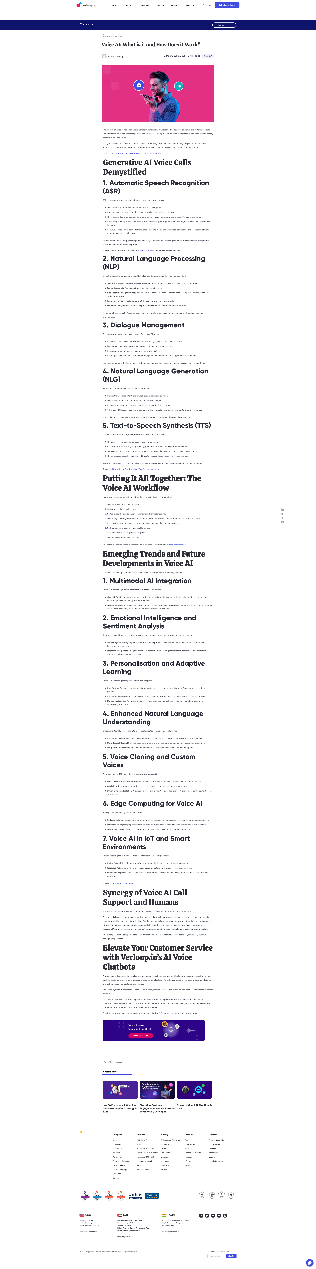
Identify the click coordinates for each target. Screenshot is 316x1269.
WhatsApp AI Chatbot (145, 1148)
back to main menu (114, 36)
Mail (282, 522)
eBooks (187, 1161)
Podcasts (188, 1157)
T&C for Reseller (119, 1165)
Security (212, 1157)
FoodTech (165, 1165)
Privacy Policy (118, 1157)
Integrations (213, 1153)
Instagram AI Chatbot (145, 1161)
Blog (186, 1140)
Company (117, 1134)
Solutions (144, 5)
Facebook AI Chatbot (145, 1157)
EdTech (164, 1169)
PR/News (116, 1153)
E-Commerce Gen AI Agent (171, 1140)
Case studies (190, 1144)
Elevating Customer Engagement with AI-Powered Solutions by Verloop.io (157, 1108)
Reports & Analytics (216, 1140)
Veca (139, 1165)
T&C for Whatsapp (120, 1169)
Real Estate (165, 1153)
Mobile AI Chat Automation (147, 1153)
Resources (189, 1134)
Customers (117, 1144)
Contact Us (117, 1148)
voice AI (208, 55)
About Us (116, 1140)
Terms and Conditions (121, 1161)
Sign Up (231, 1256)
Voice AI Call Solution (145, 1169)
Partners (174, 5)
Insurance (165, 1161)
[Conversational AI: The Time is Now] (194, 1090)
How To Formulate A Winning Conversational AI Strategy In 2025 (120, 1108)
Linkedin (282, 509)
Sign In (207, 5)
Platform (115, 5)
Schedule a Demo (227, 5)
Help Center (117, 1174)
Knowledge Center (216, 1161)
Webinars (188, 1148)
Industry (129, 5)
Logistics (164, 1157)
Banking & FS (166, 1144)
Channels (212, 1148)
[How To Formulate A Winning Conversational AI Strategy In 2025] (120, 1090)
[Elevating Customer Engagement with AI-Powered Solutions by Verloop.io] (157, 1090)
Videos (187, 1165)
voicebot (120, 1062)
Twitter (282, 514)
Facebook (282, 518)
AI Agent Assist (215, 1144)
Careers (116, 1178)
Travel (163, 1148)
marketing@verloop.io (88, 1231)
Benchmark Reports (193, 1153)
